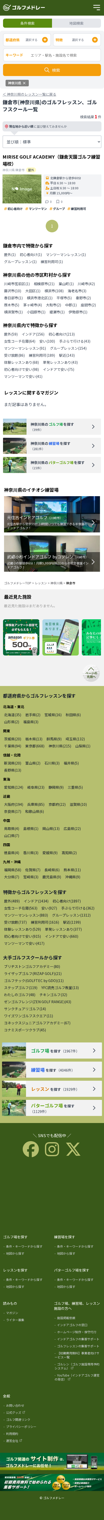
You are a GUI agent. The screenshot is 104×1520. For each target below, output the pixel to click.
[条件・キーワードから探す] (27, 1247)
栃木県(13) (33, 738)
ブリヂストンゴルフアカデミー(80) (32, 966)
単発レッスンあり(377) (63, 929)
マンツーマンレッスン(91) (25, 348)
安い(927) (49, 908)
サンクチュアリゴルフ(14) (25, 1008)
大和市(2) (53, 304)
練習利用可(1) (52, 261)
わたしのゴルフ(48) (19, 994)
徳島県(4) (11, 852)
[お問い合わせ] (27, 1406)
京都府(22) (57, 804)
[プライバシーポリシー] (27, 1428)
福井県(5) (71, 763)
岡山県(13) (51, 828)
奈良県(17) (12, 811)
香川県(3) (30, 852)
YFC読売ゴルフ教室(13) (60, 987)
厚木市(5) (11, 304)
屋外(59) (11, 334)
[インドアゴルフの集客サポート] (78, 1340)
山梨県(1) (82, 745)
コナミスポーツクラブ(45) (25, 1029)
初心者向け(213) (61, 334)
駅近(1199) (72, 922)
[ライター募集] (27, 1321)
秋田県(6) (73, 714)
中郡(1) (71, 304)
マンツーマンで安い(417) (24, 943)
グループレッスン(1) (20, 261)
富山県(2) (32, 763)
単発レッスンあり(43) (60, 362)
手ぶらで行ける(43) (74, 341)
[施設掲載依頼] (78, 1319)
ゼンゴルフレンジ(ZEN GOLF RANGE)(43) (37, 1001)
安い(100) (47, 341)
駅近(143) (67, 355)
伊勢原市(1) (78, 311)
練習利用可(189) (42, 355)
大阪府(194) (13, 804)
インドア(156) (33, 334)
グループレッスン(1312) (71, 915)
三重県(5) (75, 787)
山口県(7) (11, 835)
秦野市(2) (83, 297)
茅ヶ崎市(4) (32, 304)
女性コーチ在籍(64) (19, 341)
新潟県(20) (12, 763)
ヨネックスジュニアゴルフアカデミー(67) (37, 1022)
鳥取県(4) (11, 828)
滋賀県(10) (78, 804)
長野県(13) (12, 770)
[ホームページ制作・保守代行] (78, 1333)
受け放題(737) (15, 922)
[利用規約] (27, 1435)
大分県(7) (11, 876)
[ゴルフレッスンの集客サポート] (78, 1347)
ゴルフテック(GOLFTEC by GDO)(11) (34, 980)
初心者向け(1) (31, 254)
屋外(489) (12, 900)
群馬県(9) (54, 738)
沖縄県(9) (72, 876)
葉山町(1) (66, 283)
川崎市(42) (86, 283)
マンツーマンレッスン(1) (66, 254)
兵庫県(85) (35, 804)
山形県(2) (11, 721)
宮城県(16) (53, 714)
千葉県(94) (12, 745)
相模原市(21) (44, 283)
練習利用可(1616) (45, 922)
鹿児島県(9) (51, 876)
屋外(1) (10, 254)
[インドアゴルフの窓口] (78, 1326)
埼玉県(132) (75, 738)
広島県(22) (72, 828)
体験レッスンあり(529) (22, 929)
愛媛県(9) (50, 852)
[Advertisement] (52, 1194)
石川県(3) (52, 763)
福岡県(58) (12, 869)
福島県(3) (30, 721)
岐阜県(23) (35, 787)
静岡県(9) (56, 787)
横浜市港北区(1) (40, 297)
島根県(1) (30, 828)
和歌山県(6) (34, 811)
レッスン (41, 583)
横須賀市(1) (13, 311)
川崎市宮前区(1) (17, 283)
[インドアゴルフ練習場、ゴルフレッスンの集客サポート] (52, 1483)
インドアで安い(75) (58, 369)
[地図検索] (60, 637)
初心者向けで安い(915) (22, 936)
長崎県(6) (52, 869)
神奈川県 (56, 583)
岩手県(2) (32, 714)
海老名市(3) (77, 290)
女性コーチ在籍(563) (20, 908)
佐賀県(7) (32, 869)
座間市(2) (88, 304)
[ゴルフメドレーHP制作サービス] (52, 1462)
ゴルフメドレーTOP (17, 583)
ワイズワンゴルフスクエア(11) (28, 1015)
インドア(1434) (36, 900)
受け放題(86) (14, 355)
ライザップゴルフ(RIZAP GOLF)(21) (33, 973)
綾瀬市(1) (57, 311)
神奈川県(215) (59, 745)
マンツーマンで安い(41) (23, 376)
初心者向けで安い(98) (21, 369)
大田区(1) (32, 290)
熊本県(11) (72, 869)
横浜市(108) (54, 290)
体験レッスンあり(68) (21, 362)
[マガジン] (27, 1314)
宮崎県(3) (30, 876)
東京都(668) (34, 745)
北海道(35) (12, 714)
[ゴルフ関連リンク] (27, 1421)
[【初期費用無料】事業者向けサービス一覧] (78, 1356)
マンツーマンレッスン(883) (26, 915)
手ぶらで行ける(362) (77, 908)
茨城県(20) (12, 738)
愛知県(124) (13, 787)
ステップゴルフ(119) (20, 987)
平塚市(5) (64, 297)
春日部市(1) (13, 297)
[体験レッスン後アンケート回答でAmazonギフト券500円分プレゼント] (21, 637)
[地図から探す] (27, 1254)
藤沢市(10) (12, 290)
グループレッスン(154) (68, 348)
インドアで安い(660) (61, 936)
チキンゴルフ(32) (53, 994)
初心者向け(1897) (67, 900)
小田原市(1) (36, 311)
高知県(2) (69, 852)
